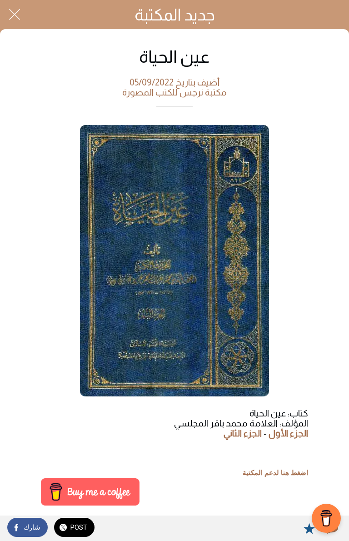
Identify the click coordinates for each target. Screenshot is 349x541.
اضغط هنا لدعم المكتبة (275, 473)
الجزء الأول (288, 433)
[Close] (14, 14)
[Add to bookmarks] (309, 528)
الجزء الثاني (243, 433)
